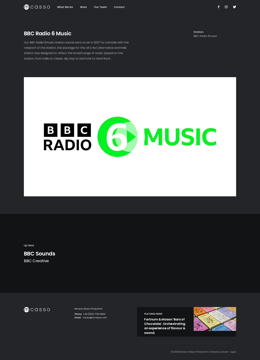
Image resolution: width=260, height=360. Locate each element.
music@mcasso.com (95, 317)
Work (83, 7)
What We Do (65, 7)
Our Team (100, 7)
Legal (233, 351)
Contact (119, 7)
